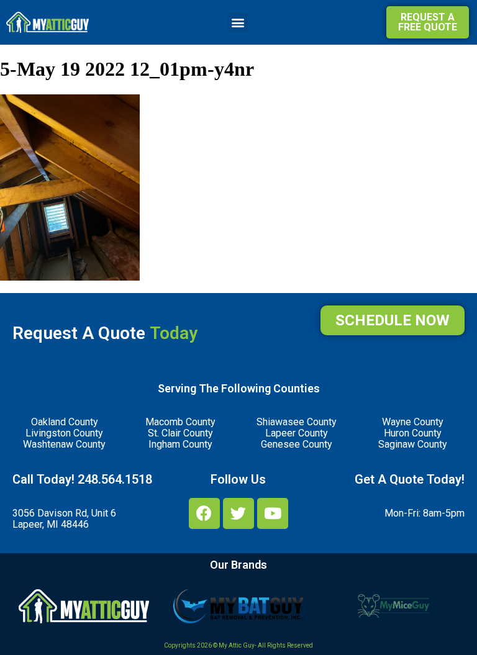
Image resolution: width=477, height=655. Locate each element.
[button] (237, 22)
